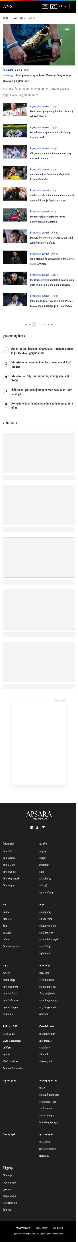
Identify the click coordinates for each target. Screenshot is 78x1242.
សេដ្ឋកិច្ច (42, 851)
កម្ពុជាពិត (6, 1055)
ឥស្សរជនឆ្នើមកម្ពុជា (46, 1115)
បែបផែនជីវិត (8, 1014)
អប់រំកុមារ (6, 940)
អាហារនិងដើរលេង (10, 994)
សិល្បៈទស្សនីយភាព (47, 994)
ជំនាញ (5, 926)
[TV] (45, 6)
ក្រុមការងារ (7, 1189)
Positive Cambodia (13, 1068)
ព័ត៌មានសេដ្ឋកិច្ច (9, 865)
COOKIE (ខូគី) (58, 1228)
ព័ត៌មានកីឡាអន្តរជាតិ (11, 879)
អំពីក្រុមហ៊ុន (7, 1176)
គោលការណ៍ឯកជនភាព (22, 1228)
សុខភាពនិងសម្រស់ (10, 1007)
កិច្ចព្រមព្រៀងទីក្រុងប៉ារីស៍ (49, 1095)
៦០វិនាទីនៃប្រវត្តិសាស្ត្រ (48, 1122)
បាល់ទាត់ (18, 70)
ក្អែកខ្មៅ (42, 1088)
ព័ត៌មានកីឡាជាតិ (9, 872)
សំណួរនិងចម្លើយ (9, 1196)
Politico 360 (9, 1034)
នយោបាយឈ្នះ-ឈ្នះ (47, 1102)
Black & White (10, 1061)
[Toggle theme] (66, 6)
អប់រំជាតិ (6, 912)
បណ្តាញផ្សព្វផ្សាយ (10, 1183)
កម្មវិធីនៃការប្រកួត (46, 933)
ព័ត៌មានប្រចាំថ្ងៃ (45, 912)
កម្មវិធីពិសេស (44, 953)
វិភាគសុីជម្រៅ (9, 1134)
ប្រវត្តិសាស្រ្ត (44, 973)
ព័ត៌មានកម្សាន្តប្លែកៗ (11, 987)
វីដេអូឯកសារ (44, 1014)
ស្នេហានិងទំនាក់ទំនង (11, 1001)
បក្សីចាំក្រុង (7, 1048)
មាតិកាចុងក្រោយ (17, 18)
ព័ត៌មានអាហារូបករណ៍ (11, 946)
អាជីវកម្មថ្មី (43, 886)
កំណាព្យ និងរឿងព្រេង (48, 987)
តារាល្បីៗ (7, 973)
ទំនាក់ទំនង (7, 1210)
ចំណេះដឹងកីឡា (45, 946)
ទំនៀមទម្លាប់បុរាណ (46, 980)
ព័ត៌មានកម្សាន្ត (8, 886)
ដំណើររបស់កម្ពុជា (46, 1109)
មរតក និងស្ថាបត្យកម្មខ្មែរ (48, 1001)
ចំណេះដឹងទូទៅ (45, 1048)
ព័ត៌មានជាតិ (7, 851)
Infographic (45, 1041)
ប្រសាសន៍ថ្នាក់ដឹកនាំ (47, 1034)
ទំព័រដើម (5, 18)
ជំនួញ (41, 872)
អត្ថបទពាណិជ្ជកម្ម (46, 892)
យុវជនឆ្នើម (7, 933)
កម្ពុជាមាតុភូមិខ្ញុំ (9, 1080)
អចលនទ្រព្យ (44, 865)
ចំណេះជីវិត (7, 919)
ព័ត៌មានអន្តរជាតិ (9, 858)
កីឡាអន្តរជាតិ (30, 18)
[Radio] (53, 6)
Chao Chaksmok (12, 1041)
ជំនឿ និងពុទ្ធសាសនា (47, 1007)
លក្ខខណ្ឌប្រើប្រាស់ (42, 1228)
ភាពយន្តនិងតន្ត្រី (9, 980)
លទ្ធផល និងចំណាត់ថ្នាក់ (48, 940)
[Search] (60, 6)
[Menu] (73, 6)
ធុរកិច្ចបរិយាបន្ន (45, 879)
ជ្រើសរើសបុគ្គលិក (10, 1203)
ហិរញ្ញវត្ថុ (42, 858)
